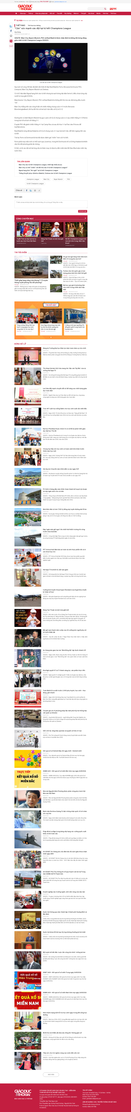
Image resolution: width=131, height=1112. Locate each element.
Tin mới (11, 46)
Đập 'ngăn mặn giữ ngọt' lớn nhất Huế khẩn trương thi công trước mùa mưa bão (64, 531)
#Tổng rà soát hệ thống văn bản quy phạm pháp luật (52, 20)
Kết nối (52, 13)
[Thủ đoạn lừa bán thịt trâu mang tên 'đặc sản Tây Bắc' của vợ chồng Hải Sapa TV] (27, 376)
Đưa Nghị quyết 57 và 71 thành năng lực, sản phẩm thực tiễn (64, 670)
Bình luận (11, 40)
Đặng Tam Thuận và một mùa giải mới (28, 240)
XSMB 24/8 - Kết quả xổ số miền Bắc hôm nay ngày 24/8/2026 (64, 771)
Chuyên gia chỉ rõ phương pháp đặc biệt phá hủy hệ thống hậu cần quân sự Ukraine (65, 712)
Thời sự (30, 13)
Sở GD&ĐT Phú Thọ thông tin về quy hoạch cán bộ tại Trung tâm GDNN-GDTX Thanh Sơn (64, 873)
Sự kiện (19, 20)
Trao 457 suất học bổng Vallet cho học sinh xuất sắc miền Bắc (65, 409)
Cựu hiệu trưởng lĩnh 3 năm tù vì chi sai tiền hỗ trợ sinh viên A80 (75, 327)
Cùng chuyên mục (25, 219)
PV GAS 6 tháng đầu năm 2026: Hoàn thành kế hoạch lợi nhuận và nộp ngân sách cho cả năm (65, 490)
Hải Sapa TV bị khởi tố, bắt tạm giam (55, 570)
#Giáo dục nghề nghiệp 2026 (30, 20)
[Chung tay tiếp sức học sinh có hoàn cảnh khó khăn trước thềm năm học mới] (27, 457)
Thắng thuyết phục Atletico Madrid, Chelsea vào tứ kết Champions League (45, 173)
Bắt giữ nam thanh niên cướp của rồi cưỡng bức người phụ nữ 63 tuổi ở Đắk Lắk (64, 631)
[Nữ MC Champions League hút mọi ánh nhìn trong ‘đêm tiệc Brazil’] (52, 229)
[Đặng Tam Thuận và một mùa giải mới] (28, 229)
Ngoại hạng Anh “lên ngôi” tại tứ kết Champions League (38, 170)
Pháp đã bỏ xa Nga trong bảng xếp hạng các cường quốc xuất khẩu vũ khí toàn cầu (64, 833)
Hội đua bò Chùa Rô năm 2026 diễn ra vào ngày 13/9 (61, 469)
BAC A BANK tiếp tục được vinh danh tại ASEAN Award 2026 (64, 1073)
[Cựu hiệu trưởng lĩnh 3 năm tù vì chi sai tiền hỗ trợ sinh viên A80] (75, 316)
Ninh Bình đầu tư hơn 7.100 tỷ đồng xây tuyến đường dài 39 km (65, 509)
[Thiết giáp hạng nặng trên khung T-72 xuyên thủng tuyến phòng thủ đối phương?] (31, 267)
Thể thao (113, 13)
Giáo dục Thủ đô (113, 9)
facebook (11, 30)
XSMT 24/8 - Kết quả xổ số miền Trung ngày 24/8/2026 (62, 972)
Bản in (11, 35)
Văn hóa (105, 13)
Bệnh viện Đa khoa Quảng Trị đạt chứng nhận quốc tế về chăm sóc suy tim (65, 812)
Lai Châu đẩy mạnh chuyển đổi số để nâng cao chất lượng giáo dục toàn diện (65, 390)
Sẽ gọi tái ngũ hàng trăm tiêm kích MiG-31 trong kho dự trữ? (75, 258)
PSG (68, 179)
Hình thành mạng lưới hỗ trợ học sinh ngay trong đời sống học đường (65, 1014)
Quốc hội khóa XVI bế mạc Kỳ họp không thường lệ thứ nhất (64, 932)
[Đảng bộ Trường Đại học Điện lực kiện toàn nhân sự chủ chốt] (27, 356)
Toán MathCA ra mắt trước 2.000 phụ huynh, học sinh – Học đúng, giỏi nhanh (64, 692)
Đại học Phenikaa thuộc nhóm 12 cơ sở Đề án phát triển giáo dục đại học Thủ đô (64, 430)
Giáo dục (23, 13)
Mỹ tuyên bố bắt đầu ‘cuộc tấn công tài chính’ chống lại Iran (64, 952)
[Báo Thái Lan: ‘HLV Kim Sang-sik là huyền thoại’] (76, 229)
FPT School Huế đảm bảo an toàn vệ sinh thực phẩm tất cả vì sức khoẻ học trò (64, 551)
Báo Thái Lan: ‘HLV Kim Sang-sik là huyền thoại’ (75, 240)
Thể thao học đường (34, 25)
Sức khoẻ (91, 13)
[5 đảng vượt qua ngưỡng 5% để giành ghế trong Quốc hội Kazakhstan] (51, 316)
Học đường (67, 13)
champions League (33, 179)
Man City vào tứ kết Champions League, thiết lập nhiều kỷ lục (40, 165)
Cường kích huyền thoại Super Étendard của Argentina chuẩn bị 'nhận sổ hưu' (65, 591)
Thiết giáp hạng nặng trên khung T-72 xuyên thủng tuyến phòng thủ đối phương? (31, 281)
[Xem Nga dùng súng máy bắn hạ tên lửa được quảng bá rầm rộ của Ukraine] (27, 316)
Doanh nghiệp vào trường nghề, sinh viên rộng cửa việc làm (64, 892)
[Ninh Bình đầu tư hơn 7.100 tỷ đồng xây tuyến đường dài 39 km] (27, 517)
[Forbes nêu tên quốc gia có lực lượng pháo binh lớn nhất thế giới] (56, 274)
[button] (79, 218)
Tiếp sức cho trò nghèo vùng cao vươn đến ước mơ (61, 1053)
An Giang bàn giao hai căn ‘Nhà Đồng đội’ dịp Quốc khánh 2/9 (64, 650)
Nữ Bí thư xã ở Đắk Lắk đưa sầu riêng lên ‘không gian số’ (62, 1033)
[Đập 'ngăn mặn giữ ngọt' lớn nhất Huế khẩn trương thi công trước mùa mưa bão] (27, 537)
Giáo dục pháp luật (41, 13)
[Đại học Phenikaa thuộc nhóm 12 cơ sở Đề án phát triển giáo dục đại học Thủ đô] (27, 437)
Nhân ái (76, 13)
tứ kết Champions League (35, 184)
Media (98, 13)
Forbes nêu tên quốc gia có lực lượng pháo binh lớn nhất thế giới (75, 272)
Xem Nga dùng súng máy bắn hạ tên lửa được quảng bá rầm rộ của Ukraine (26, 327)
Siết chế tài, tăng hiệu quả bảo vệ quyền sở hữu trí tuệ (62, 731)
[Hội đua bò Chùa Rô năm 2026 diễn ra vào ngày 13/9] (27, 477)
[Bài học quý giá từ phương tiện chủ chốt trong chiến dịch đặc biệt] (56, 288)
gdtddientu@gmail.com (60, 1)
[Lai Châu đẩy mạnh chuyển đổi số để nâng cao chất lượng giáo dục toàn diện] (27, 396)
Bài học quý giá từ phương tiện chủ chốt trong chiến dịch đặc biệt (74, 287)
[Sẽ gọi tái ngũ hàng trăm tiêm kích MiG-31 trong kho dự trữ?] (56, 260)
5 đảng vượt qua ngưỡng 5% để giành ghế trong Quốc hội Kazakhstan (50, 327)
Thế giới (83, 13)
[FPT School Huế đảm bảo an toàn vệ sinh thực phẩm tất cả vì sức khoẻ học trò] (27, 557)
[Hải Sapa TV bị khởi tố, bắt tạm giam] (27, 578)
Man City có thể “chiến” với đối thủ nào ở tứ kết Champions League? (43, 168)
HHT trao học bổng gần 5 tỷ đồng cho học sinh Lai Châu (62, 1093)
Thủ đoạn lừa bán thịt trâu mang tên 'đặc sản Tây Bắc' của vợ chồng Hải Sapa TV (64, 369)
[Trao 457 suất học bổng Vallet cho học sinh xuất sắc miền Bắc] (27, 417)
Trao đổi (59, 13)
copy (39, 190)
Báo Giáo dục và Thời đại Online (25, 7)
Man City (46, 179)
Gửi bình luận (82, 211)
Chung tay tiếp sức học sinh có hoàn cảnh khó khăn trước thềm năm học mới (63, 450)
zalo (11, 25)
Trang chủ (16, 13)
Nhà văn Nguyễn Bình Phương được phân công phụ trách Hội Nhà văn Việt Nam (64, 792)
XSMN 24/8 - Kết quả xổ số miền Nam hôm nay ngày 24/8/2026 (65, 993)
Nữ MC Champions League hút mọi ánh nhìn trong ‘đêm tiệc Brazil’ (51, 241)
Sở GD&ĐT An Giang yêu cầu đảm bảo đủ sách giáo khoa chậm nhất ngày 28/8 (65, 853)
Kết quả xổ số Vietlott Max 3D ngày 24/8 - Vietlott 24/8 (62, 751)
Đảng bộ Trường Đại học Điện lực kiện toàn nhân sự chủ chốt (64, 348)
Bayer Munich (58, 179)
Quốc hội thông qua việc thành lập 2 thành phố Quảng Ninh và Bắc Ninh (65, 913)
